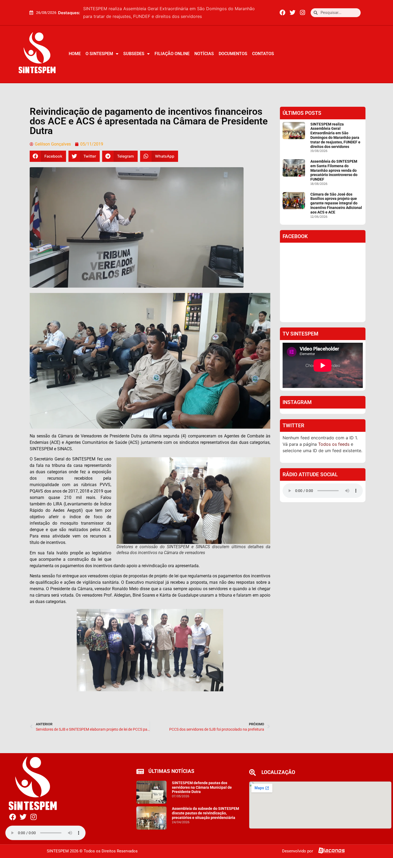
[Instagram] (302, 13)
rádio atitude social (310, 474)
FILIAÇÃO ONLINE (172, 53)
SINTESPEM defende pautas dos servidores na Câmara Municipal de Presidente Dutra (202, 787)
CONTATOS (263, 53)
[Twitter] (292, 13)
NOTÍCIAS (204, 53)
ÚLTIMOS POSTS (302, 113)
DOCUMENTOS (233, 53)
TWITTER (293, 425)
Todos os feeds (333, 444)
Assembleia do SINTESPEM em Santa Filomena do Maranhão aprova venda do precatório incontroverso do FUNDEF (333, 170)
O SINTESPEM (99, 53)
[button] (264, 12)
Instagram (297, 402)
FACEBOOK (295, 236)
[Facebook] (283, 13)
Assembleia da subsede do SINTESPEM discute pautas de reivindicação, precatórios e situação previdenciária (205, 813)
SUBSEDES (133, 53)
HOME (75, 53)
